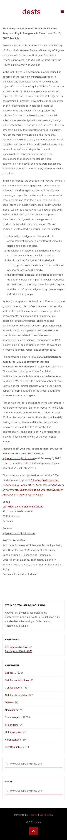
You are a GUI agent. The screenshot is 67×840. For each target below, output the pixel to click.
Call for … (10, 672)
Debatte (9, 702)
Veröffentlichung (14, 747)
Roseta (32, 814)
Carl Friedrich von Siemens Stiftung (23, 506)
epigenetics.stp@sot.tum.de (19, 458)
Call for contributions (17, 680)
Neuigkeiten (12, 710)
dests (31, 11)
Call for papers (13, 687)
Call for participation (16, 695)
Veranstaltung (13, 739)
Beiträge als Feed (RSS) (18, 651)
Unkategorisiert (14, 732)
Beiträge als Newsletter (18, 647)
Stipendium (11, 724)
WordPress (46, 814)
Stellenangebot (13, 717)
